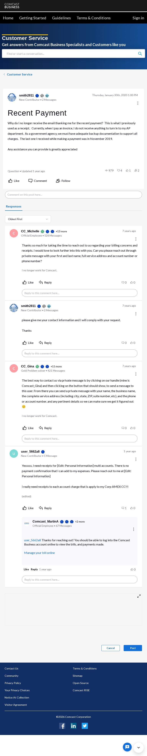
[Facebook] (62, 725)
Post (133, 648)
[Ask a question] (127, 747)
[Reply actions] (133, 529)
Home (8, 17)
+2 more (80, 521)
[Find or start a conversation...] (140, 53)
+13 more (61, 231)
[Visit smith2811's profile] (12, 97)
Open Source (81, 683)
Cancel (111, 648)
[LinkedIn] (73, 725)
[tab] (13, 206)
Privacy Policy (13, 683)
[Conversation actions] (137, 103)
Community (11, 675)
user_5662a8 (32, 540)
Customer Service (19, 74)
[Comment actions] (135, 239)
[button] (109, 170)
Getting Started (32, 17)
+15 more (56, 366)
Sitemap (77, 675)
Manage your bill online (39, 552)
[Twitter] (85, 725)
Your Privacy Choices (17, 690)
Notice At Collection (17, 697)
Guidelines (61, 17)
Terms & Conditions (94, 17)
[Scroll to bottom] (138, 747)
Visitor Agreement (16, 704)
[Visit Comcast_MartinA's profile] (26, 523)
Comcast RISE (81, 690)
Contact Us (11, 668)
